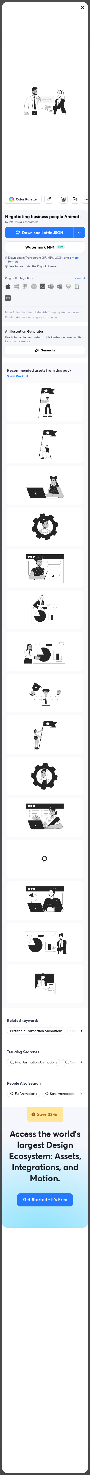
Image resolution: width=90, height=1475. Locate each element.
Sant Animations (62, 1093)
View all (80, 278)
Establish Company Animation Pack (58, 312)
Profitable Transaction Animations (36, 1031)
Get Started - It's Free (45, 1200)
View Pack (15, 376)
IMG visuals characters (23, 222)
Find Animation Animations (36, 1062)
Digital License (47, 266)
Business (51, 317)
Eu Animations (26, 1093)
